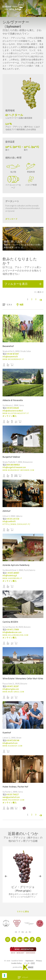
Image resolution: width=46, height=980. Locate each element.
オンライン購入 (10, 416)
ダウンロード (11, 219)
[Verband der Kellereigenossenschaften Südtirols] (17, 923)
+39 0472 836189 (12, 408)
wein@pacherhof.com (11, 797)
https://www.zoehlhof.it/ (16, 524)
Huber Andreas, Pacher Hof (15, 786)
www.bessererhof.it (13, 359)
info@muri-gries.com (11, 689)
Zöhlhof (6, 511)
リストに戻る (23, 911)
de (16, 932)
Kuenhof (7, 732)
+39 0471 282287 (12, 686)
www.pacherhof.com (13, 800)
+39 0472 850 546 (12, 740)
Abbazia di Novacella (13, 400)
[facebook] (13, 939)
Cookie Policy (16, 963)
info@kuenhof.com (10, 743)
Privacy (39, 961)
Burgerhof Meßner (11, 457)
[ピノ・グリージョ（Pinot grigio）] (23, 867)
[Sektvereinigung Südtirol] (6, 923)
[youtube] (26, 939)
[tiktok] (32, 939)
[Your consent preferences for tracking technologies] (4, 975)
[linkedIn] (19, 939)
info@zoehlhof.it (9, 521)
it (19, 932)
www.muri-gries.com (13, 692)
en (23, 932)
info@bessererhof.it (10, 356)
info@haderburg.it (10, 575)
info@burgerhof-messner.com (14, 467)
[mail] (38, 939)
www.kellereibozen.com (15, 635)
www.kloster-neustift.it (16, 413)
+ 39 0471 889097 (12, 573)
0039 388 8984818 (13, 464)
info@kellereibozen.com (12, 632)
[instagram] (7, 939)
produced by (17, 967)
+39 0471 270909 (12, 629)
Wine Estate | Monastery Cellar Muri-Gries (23, 678)
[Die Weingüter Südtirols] (29, 923)
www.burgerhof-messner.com (18, 470)
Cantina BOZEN (10, 622)
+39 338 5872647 (12, 354)
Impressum (29, 961)
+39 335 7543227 (12, 794)
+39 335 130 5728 (12, 519)
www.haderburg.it (12, 578)
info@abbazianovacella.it (13, 410)
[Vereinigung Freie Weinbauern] (39, 923)
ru (30, 932)
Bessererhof (8, 346)
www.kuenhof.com (12, 746)
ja (26, 932)
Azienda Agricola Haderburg (16, 565)
